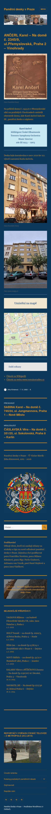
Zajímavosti (9, 785)
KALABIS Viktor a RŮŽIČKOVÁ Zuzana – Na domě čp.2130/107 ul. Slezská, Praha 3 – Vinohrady (24, 673)
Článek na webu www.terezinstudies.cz (25, 379)
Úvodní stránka (10, 772)
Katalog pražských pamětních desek (20, 779)
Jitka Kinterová (12, 389)
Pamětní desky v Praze (19, 9)
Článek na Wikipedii (16, 376)
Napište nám (9, 791)
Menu (43, 9)
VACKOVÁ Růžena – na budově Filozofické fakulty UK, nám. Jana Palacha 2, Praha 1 (22, 621)
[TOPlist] (9, 717)
